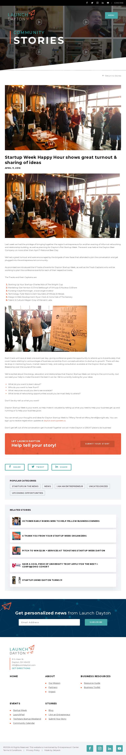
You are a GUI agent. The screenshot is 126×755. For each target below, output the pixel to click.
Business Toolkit (92, 687)
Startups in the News (25, 486)
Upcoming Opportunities (27, 493)
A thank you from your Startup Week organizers (54, 536)
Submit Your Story (97, 444)
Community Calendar (24, 723)
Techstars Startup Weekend (27, 719)
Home (14, 676)
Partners (53, 687)
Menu (111, 15)
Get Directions (21, 668)
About (50, 676)
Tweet (40, 467)
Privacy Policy (33, 750)
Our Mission (54, 683)
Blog (51, 710)
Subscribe (119, 3)
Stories (51, 703)
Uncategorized (98, 486)
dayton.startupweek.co (55, 420)
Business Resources (96, 676)
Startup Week (20, 710)
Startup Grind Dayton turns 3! (42, 580)
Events (15, 703)
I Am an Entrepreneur (70, 486)
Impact (52, 691)
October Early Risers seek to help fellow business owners (60, 521)
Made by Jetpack (52, 750)
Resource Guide (92, 683)
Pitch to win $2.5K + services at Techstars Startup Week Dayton (63, 550)
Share (17, 467)
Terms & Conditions (12, 750)
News (47, 486)
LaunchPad (18, 714)
